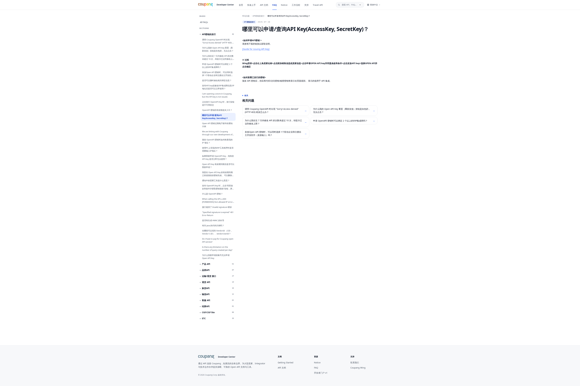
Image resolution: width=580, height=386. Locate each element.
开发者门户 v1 (320, 372)
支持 (306, 4)
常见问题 (246, 16)
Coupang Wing (358, 367)
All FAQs (204, 22)
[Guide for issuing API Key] (255, 49)
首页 (241, 4)
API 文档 (264, 4)
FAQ (274, 4)
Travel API (318, 4)
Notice (284, 4)
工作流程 (296, 4)
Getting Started (285, 362)
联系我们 (354, 362)
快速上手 (251, 4)
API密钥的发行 (258, 16)
